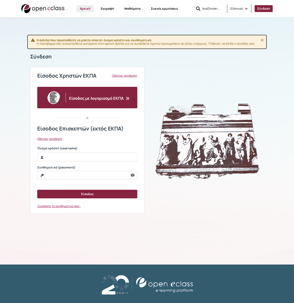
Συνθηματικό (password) (56, 167)
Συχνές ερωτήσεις (164, 8)
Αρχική (85, 8)
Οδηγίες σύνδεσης (124, 75)
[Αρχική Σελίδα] (42, 8)
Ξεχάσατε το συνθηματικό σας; (58, 206)
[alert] (147, 42)
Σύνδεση (263, 8)
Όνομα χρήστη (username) (57, 148)
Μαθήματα (132, 8)
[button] (239, 8)
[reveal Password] (132, 175)
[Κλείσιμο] (262, 40)
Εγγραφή (107, 8)
